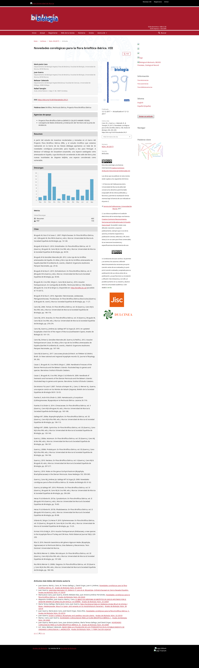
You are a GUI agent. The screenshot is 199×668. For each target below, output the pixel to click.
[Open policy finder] (116, 299)
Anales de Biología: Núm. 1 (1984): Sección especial (91, 629)
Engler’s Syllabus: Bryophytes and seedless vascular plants (72, 615)
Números (81, 33)
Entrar (166, 2)
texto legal (106, 225)
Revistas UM (147, 2)
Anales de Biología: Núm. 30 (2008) (95, 625)
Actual (42, 33)
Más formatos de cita (110, 137)
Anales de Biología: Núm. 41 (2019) (51, 592)
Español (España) (144, 106)
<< (35, 633)
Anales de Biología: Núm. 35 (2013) (51, 613)
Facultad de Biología (68, 648)
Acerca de (102, 33)
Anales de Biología (40, 648)
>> (44, 633)
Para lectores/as (143, 80)
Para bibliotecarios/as (145, 87)
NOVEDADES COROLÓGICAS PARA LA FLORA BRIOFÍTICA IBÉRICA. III (79, 623)
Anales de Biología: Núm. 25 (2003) (95, 602)
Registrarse (158, 2)
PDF (127, 54)
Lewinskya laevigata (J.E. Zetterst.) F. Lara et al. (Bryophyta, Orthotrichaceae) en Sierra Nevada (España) (88, 590)
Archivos (43, 41)
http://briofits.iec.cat (78, 288)
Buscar (163, 33)
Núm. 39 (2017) (54, 41)
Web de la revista (67, 33)
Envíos (91, 33)
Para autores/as (143, 84)
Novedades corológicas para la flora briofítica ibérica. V (107, 611)
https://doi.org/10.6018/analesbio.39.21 (53, 100)
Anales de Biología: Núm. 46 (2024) (71, 597)
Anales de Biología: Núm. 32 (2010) (68, 588)
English (140, 102)
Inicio (34, 33)
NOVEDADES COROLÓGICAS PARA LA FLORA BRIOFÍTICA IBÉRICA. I (85, 618)
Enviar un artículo (146, 116)
